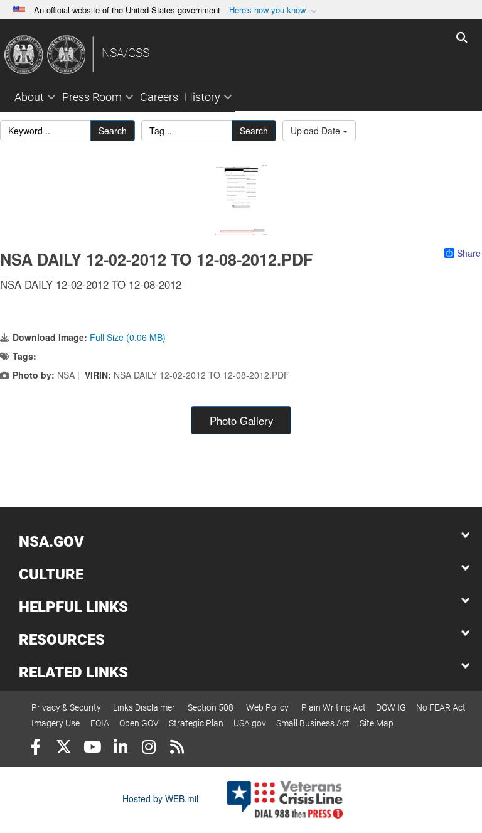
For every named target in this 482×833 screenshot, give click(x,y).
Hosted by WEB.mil (160, 798)
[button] (274, 10)
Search (113, 130)
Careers (159, 97)
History (202, 97)
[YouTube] (92, 748)
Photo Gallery (241, 420)
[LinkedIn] (120, 748)
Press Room (92, 97)
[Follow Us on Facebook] (35, 748)
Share (469, 253)
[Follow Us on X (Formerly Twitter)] (64, 748)
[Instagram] (148, 748)
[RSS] (177, 748)
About (29, 97)
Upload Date (317, 130)
